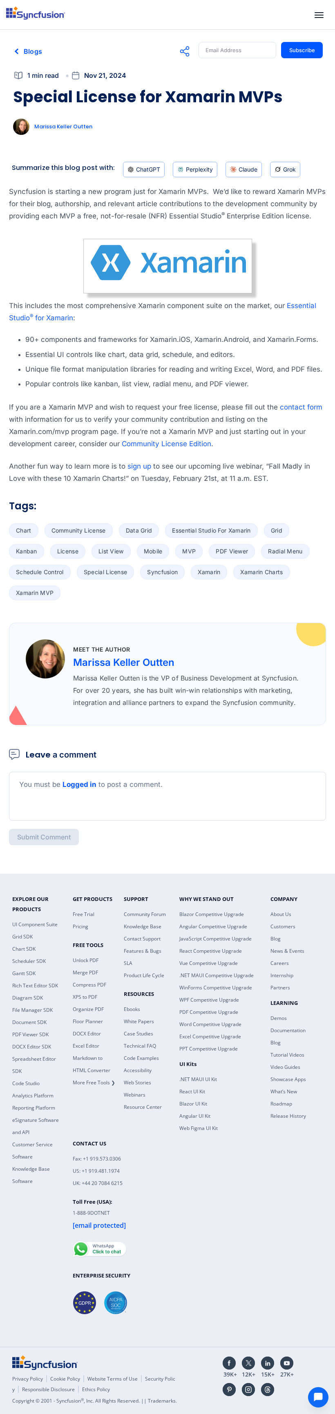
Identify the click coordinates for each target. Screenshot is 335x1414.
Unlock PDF (85, 960)
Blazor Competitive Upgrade (211, 914)
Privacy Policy (27, 1378)
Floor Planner (88, 1021)
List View (111, 551)
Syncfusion (162, 571)
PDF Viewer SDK (30, 1034)
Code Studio (26, 1083)
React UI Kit (192, 1091)
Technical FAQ (140, 1045)
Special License (105, 571)
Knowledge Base (142, 926)
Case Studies (138, 1033)
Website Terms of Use (112, 1378)
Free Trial (83, 914)
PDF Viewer (232, 551)
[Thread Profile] (267, 1389)
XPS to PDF (85, 996)
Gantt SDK (24, 973)
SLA (128, 963)
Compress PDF (89, 984)
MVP (189, 551)
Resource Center (143, 1106)
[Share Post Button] (184, 51)
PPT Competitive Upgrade (208, 1048)
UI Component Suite (35, 924)
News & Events (287, 950)
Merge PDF (85, 972)
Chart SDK (24, 948)
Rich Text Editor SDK (35, 985)
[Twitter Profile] (248, 1363)
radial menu (285, 551)
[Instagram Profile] (248, 1389)
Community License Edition (166, 444)
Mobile (153, 551)
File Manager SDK (32, 1010)
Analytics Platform (33, 1095)
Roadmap (281, 1103)
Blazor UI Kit (193, 1103)
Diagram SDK (27, 997)
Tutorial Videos (287, 1054)
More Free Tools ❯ (94, 1082)
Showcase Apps (288, 1079)
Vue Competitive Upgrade (208, 963)
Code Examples (141, 1058)
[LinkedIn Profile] (267, 1363)
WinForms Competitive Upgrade (215, 987)
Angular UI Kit (194, 1115)
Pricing (80, 926)
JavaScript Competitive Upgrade (215, 938)
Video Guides (285, 1067)
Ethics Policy (96, 1389)
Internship (281, 975)
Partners (280, 987)
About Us (280, 914)
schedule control (40, 571)
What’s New (283, 1091)
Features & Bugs (142, 950)
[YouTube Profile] (286, 1363)
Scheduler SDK (29, 961)
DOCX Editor (87, 1033)
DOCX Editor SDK (31, 1046)
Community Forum (145, 914)
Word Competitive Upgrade (210, 1024)
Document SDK (29, 1022)
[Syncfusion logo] (35, 13)
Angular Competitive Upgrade (213, 926)
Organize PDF (88, 1009)
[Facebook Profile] (229, 1363)
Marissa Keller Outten (63, 126)
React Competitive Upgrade (210, 950)
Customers (282, 926)
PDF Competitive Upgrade (208, 1012)
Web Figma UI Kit (198, 1128)
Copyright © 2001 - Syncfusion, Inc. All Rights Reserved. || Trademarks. (94, 1400)
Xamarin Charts (261, 571)
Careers (279, 963)
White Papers (139, 1021)
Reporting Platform (33, 1107)
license (67, 551)
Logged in (79, 784)
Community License (78, 530)
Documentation (288, 1030)
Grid (276, 530)
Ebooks (132, 1009)
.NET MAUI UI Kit (198, 1079)
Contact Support (142, 938)
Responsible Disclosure (48, 1389)
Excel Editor (86, 1045)
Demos (278, 1018)
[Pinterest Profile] (229, 1389)
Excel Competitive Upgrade (210, 1036)
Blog (275, 938)
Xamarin (209, 571)
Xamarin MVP (35, 592)
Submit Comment (44, 837)
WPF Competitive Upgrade (209, 999)
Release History (288, 1115)
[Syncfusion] (45, 1362)
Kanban (26, 551)
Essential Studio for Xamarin (211, 530)
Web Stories (137, 1082)
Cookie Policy (65, 1378)
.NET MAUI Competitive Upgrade (216, 975)
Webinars (134, 1094)
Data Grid (139, 530)
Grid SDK (22, 936)
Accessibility (138, 1070)
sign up (139, 466)
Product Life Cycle (144, 975)
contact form (301, 407)
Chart (23, 530)
